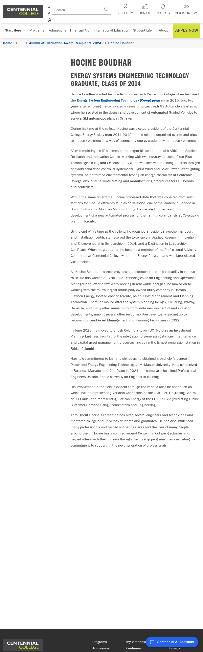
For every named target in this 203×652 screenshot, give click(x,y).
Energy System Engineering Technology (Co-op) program (121, 100)
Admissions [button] (57, 30)
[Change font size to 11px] (49, 20)
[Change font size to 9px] (49, 6)
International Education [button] (111, 30)
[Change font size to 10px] (49, 13)
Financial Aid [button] (79, 30)
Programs (99, 642)
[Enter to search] (106, 9)
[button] (125, 9)
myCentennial (136, 642)
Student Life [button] (142, 30)
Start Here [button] (13, 30)
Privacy (174, 648)
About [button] (163, 30)
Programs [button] (37, 30)
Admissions (100, 648)
